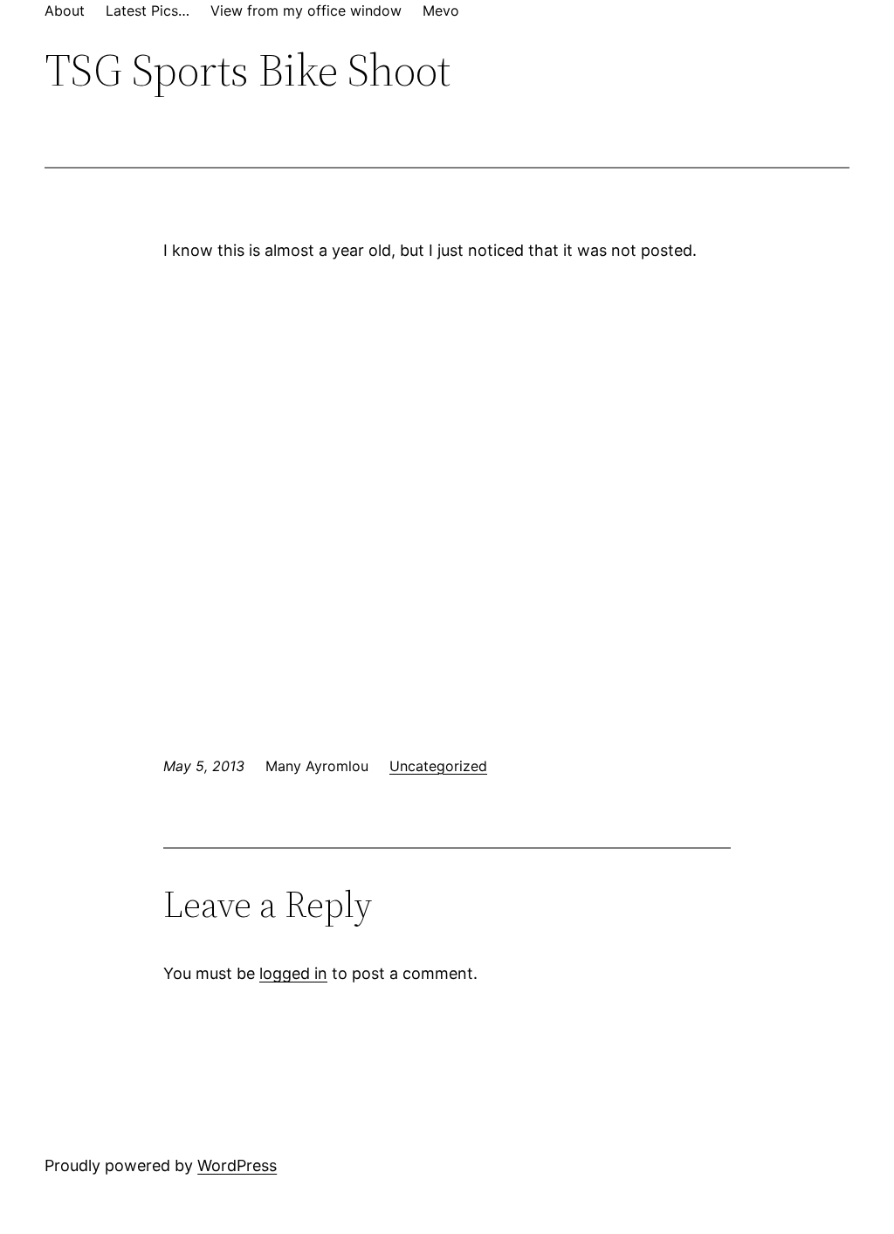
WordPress (237, 1165)
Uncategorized (438, 766)
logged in (293, 973)
